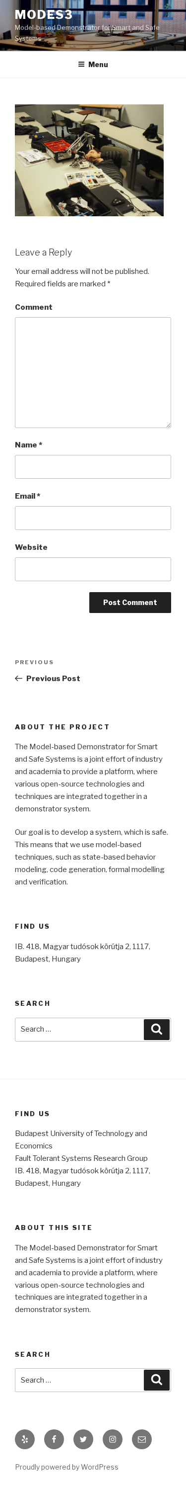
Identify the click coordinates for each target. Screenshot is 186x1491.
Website (31, 547)
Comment (34, 307)
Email (27, 496)
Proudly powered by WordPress (67, 1467)
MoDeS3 (44, 14)
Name (28, 444)
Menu (98, 64)
